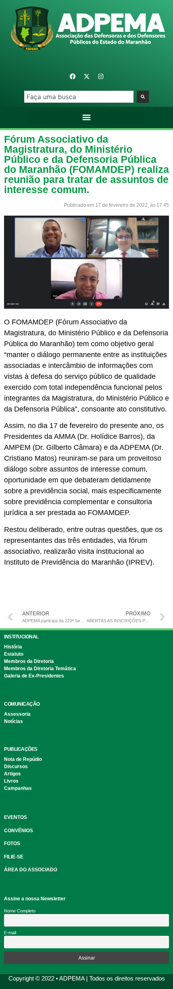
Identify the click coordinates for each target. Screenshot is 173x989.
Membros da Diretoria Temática (40, 668)
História (13, 647)
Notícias (13, 721)
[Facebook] (72, 77)
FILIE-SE (13, 857)
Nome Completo (19, 910)
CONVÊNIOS (18, 830)
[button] (87, 117)
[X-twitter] (86, 77)
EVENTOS (15, 817)
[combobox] (78, 97)
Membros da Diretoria (29, 661)
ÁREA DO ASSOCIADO (30, 870)
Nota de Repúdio (23, 759)
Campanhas (18, 788)
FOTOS (12, 843)
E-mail (10, 932)
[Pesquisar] (143, 97)
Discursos (16, 766)
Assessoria (17, 714)
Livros (11, 781)
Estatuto (13, 654)
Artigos (12, 774)
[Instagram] (101, 77)
